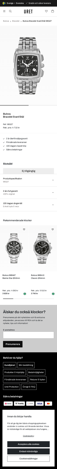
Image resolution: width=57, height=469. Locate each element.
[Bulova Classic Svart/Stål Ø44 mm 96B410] (42, 248)
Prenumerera (13, 344)
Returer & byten (37, 379)
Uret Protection (11, 387)
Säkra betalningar (14, 149)
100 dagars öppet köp (16, 146)
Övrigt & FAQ (29, 387)
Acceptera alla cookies (28, 444)
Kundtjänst (9, 365)
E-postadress (9, 330)
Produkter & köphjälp (14, 372)
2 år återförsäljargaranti (17, 138)
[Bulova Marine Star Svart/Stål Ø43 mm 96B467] (14, 248)
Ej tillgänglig (28, 171)
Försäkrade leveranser (16, 142)
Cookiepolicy (28, 436)
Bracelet (15, 21)
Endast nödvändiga (28, 451)
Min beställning (26, 365)
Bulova (6, 21)
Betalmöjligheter (36, 372)
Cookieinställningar (28, 458)
